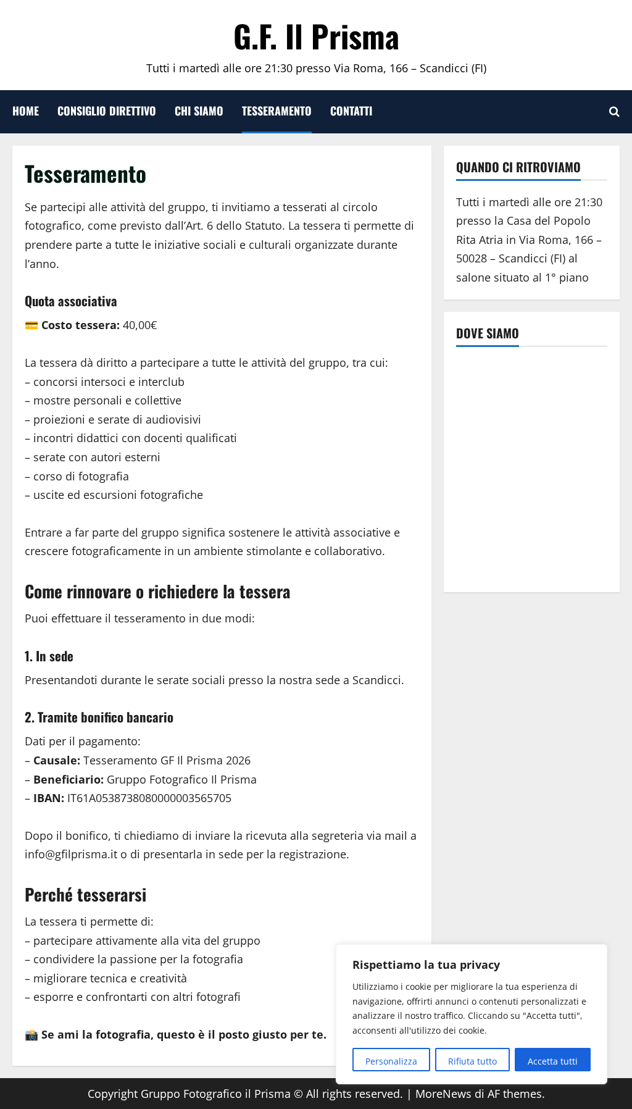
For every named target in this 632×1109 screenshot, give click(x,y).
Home (25, 111)
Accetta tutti (553, 1061)
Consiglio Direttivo (106, 111)
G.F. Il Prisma (316, 35)
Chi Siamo (199, 111)
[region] (471, 1014)
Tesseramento (277, 111)
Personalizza (391, 1061)
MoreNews (443, 1093)
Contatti (351, 111)
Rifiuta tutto (472, 1061)
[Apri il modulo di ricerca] (614, 111)
